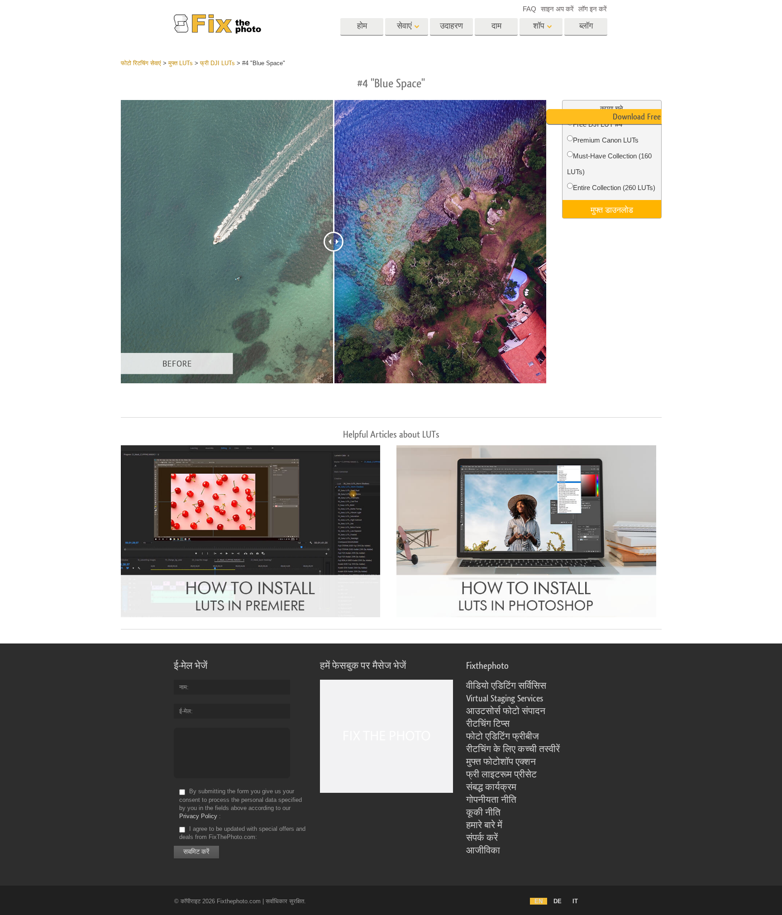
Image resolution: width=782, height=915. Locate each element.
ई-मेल (185, 711)
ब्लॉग (586, 26)
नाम (183, 687)
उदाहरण (451, 26)
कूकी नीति (483, 812)
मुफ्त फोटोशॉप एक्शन (501, 762)
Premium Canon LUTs (606, 140)
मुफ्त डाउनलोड (612, 209)
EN (538, 901)
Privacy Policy (198, 816)
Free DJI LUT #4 (597, 124)
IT (575, 901)
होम (362, 26)
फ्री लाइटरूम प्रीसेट (501, 774)
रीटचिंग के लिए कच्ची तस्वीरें (513, 749)
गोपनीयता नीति (491, 800)
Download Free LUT (644, 117)
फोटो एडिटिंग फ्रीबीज (502, 736)
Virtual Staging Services (504, 698)
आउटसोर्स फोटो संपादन (505, 711)
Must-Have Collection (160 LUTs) (609, 164)
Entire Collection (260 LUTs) (614, 187)
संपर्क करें (482, 838)
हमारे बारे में (484, 825)
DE (557, 901)
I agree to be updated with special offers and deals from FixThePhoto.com (242, 832)
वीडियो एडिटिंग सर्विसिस (506, 686)
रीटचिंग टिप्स (488, 724)
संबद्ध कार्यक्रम (491, 787)
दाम (496, 26)
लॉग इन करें (592, 9)
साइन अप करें (557, 9)
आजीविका (483, 850)
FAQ (529, 9)
